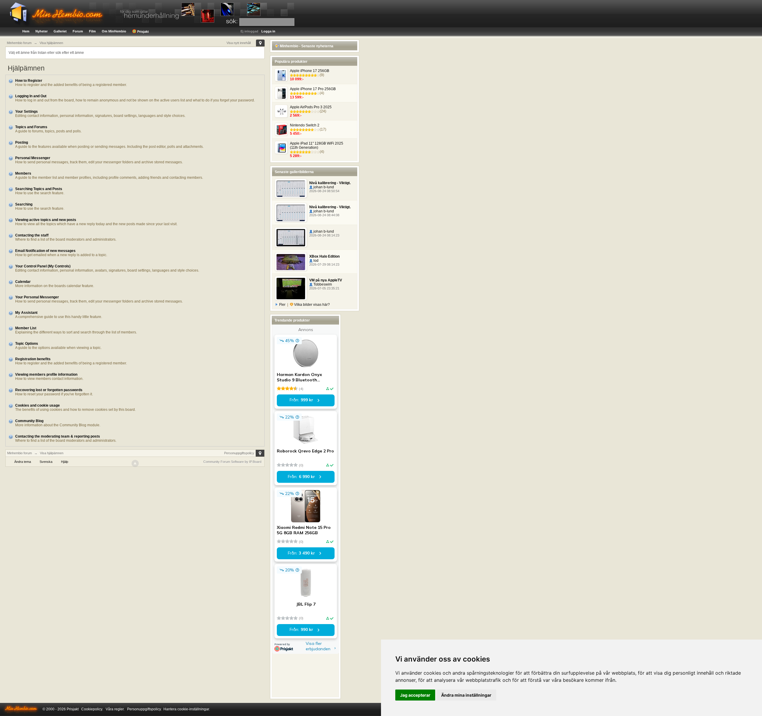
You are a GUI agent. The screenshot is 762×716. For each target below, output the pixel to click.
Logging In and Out (30, 96)
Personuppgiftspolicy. (144, 709)
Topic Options (26, 343)
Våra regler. (115, 709)
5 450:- (296, 133)
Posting (21, 142)
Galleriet (60, 31)
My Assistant (26, 313)
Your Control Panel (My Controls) (43, 266)
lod (315, 260)
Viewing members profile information (46, 374)
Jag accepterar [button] (415, 695)
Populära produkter (291, 61)
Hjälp (64, 461)
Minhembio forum (19, 453)
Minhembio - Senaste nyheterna (306, 46)
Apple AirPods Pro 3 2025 (311, 107)
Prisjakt (142, 31)
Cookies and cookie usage (37, 405)
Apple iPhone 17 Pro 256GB (313, 89)
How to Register (28, 81)
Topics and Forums (31, 127)
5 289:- (296, 156)
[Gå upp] (135, 463)
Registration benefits (33, 359)
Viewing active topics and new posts (45, 220)
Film (92, 31)
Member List (25, 328)
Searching (23, 204)
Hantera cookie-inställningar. (186, 709)
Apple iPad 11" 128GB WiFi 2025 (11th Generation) (316, 145)
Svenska (46, 461)
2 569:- (296, 115)
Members (23, 173)
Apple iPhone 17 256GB (309, 71)
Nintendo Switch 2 (304, 125)
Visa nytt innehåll (239, 43)
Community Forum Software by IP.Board (232, 461)
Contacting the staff (32, 235)
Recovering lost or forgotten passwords (48, 390)
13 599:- (297, 97)
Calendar (23, 282)
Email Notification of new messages (45, 251)
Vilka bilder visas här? (311, 305)
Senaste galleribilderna (294, 172)
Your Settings (26, 111)
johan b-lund (323, 187)
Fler (282, 305)
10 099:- (297, 79)
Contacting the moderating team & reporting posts (57, 436)
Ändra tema (22, 461)
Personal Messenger (32, 158)
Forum (78, 31)
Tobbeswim (322, 284)
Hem (25, 31)
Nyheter (41, 31)
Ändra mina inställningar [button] (466, 695)
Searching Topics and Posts (38, 189)
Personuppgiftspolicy (239, 453)
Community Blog (29, 421)
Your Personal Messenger (37, 297)
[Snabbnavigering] (260, 43)
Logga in (268, 31)
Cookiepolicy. (92, 709)
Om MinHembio (114, 31)
